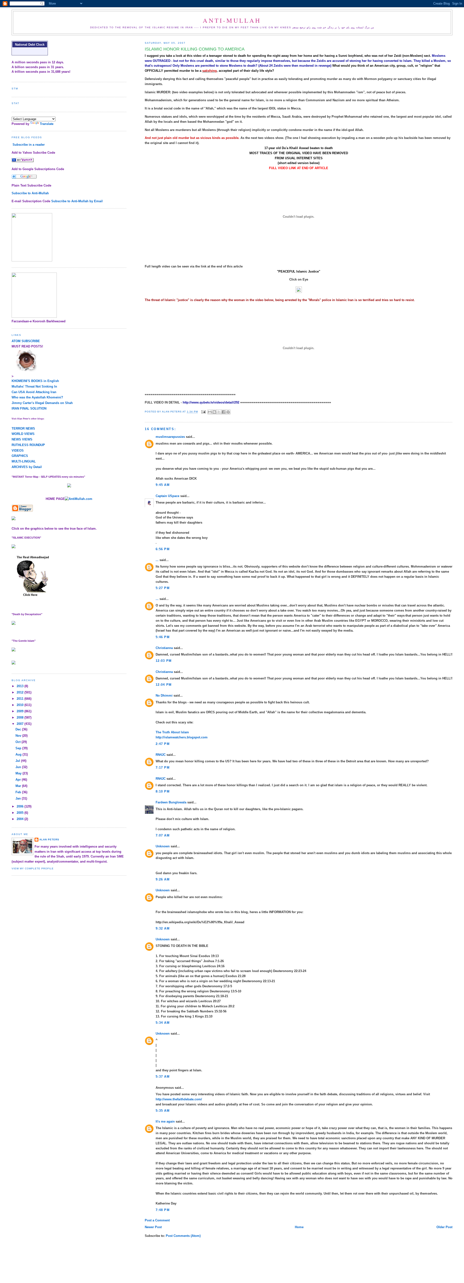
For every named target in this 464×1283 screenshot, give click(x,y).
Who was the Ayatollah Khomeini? (37, 397)
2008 (20, 717)
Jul (18, 761)
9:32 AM (163, 928)
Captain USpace (167, 496)
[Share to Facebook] (223, 412)
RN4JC (161, 755)
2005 (20, 812)
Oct (18, 742)
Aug (18, 754)
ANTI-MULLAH (232, 20)
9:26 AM (163, 879)
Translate (46, 124)
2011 (20, 698)
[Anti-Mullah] (23, 161)
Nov (18, 735)
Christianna (164, 648)
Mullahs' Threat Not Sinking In (34, 386)
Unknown (163, 846)
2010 (20, 705)
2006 (20, 806)
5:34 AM (163, 1022)
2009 (20, 711)
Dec (18, 729)
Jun (18, 767)
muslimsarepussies (170, 437)
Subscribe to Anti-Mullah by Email (77, 201)
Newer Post (153, 1227)
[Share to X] (219, 412)
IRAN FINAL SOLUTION (29, 408)
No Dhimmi (164, 695)
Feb (18, 792)
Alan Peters (49, 839)
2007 (20, 724)
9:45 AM (163, 485)
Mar (18, 786)
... (157, 560)
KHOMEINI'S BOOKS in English (35, 381)
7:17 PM (163, 767)
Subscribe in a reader (29, 144)
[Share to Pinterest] (228, 412)
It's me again (165, 1121)
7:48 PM (163, 1210)
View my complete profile (33, 868)
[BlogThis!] (214, 412)
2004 (20, 819)
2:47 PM (163, 744)
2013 (20, 686)
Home (299, 1227)
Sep (18, 748)
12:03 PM (164, 661)
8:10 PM (163, 791)
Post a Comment (157, 1220)
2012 (20, 692)
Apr (18, 779)
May (18, 773)
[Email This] (209, 412)
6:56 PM (163, 549)
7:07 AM (163, 835)
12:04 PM (164, 684)
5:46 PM (163, 637)
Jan (18, 798)
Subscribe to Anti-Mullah (30, 193)
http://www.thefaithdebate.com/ (179, 1099)
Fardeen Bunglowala (171, 802)
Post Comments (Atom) (183, 1236)
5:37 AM (163, 1076)
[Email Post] (203, 412)
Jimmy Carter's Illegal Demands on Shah (42, 403)
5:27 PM (163, 588)
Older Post (444, 1227)
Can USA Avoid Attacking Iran (34, 392)
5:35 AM (163, 1110)
